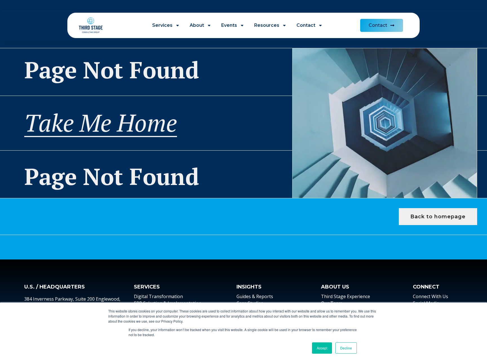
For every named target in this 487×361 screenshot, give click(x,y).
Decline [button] (346, 347)
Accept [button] (322, 347)
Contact (305, 25)
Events (229, 25)
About (197, 25)
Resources (266, 25)
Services (162, 25)
